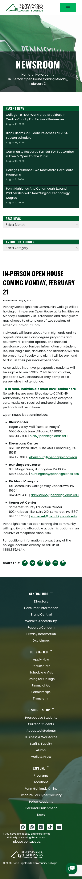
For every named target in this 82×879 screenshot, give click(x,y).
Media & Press (41, 756)
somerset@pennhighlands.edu (54, 516)
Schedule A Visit (41, 672)
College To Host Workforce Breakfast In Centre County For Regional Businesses (35, 119)
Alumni (41, 750)
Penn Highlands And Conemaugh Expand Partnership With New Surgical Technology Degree (38, 195)
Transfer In (41, 698)
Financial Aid (41, 685)
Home (25, 74)
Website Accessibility (41, 621)
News (41, 814)
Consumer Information (41, 608)
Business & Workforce (41, 737)
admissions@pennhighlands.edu (55, 495)
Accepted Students (41, 730)
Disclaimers (41, 640)
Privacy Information (41, 634)
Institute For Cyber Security (41, 795)
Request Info (41, 666)
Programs (41, 775)
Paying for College (41, 679)
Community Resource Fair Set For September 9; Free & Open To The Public (40, 156)
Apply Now (41, 659)
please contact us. (27, 841)
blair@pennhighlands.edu (49, 436)
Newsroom (43, 74)
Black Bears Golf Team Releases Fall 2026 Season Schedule (37, 137)
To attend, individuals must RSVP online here (39, 389)
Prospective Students (41, 717)
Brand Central (41, 614)
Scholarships (41, 692)
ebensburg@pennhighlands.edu (53, 457)
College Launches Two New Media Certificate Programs (39, 174)
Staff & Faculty (41, 743)
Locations (41, 782)
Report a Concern (41, 627)
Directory (41, 601)
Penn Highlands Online (41, 788)
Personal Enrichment (41, 808)
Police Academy (41, 801)
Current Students (41, 724)
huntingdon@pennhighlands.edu (55, 474)
